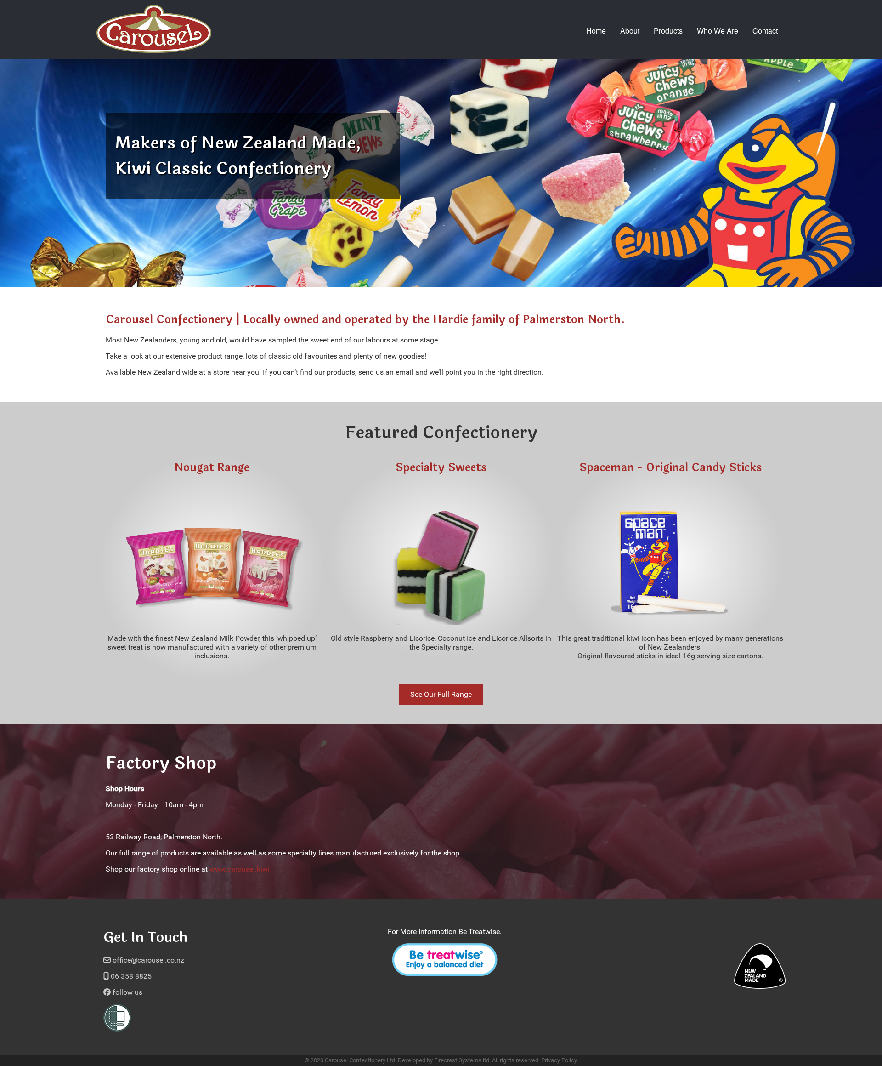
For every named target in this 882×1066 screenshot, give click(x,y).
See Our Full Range (441, 694)
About (629, 30)
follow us (126, 992)
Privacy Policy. (559, 1060)
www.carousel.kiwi (239, 869)
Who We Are (717, 30)
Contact (765, 30)
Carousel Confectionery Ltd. (360, 1060)
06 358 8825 (130, 976)
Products (668, 30)
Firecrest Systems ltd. (462, 1060)
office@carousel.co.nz (147, 960)
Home (596, 30)
